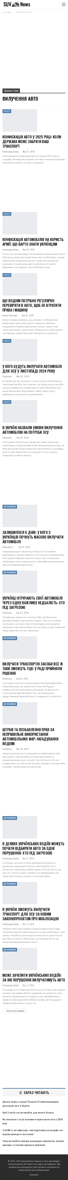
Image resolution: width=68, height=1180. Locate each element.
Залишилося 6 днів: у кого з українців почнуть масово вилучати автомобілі (32, 537)
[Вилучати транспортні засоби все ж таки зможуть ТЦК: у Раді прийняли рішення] (19, 647)
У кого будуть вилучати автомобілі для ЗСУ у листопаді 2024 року (32, 369)
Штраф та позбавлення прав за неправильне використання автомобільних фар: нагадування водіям (30, 736)
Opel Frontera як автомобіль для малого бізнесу (28, 1112)
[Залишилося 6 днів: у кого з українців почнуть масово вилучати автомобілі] (19, 516)
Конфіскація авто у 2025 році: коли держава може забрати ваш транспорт (31, 141)
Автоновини (10, 506)
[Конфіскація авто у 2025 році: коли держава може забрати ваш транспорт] (19, 120)
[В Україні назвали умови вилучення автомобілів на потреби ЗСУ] (19, 411)
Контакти (34, 1175)
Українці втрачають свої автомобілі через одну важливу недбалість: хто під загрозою (33, 602)
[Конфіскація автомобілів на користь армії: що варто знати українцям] (19, 223)
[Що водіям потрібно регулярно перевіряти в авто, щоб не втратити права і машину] (19, 284)
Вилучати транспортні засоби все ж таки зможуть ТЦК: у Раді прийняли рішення (32, 668)
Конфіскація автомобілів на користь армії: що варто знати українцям (33, 242)
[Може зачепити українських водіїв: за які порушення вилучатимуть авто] (19, 959)
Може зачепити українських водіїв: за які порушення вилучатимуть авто (33, 977)
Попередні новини (15, 1011)
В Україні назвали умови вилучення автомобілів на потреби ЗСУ (32, 430)
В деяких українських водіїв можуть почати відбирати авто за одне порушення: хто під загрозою (33, 848)
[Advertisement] (34, 49)
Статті (7, 111)
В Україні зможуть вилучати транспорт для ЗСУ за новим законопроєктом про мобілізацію (30, 914)
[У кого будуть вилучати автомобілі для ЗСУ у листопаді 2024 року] (19, 350)
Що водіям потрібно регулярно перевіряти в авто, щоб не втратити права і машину (31, 305)
